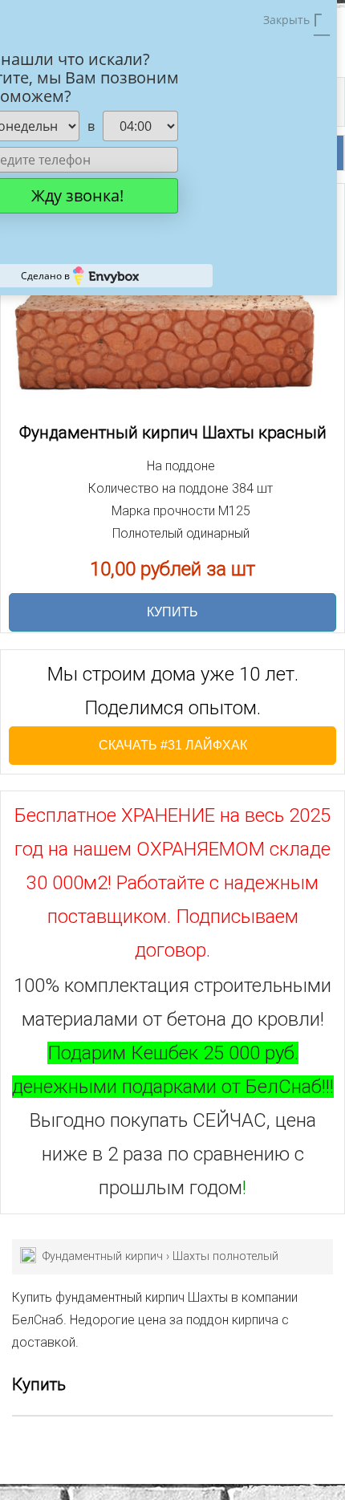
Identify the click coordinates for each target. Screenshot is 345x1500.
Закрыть (288, 19)
